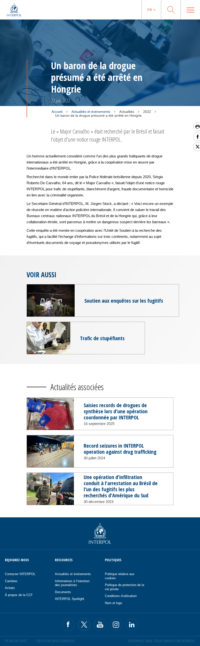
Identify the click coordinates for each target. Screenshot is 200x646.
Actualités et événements (90, 112)
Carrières (11, 581)
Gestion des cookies (55, 641)
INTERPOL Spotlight (69, 599)
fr (149, 10)
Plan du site (16, 641)
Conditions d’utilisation (121, 596)
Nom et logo (113, 603)
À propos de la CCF (19, 595)
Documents (63, 592)
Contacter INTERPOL (20, 574)
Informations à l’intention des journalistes (72, 583)
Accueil (56, 112)
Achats (10, 588)
